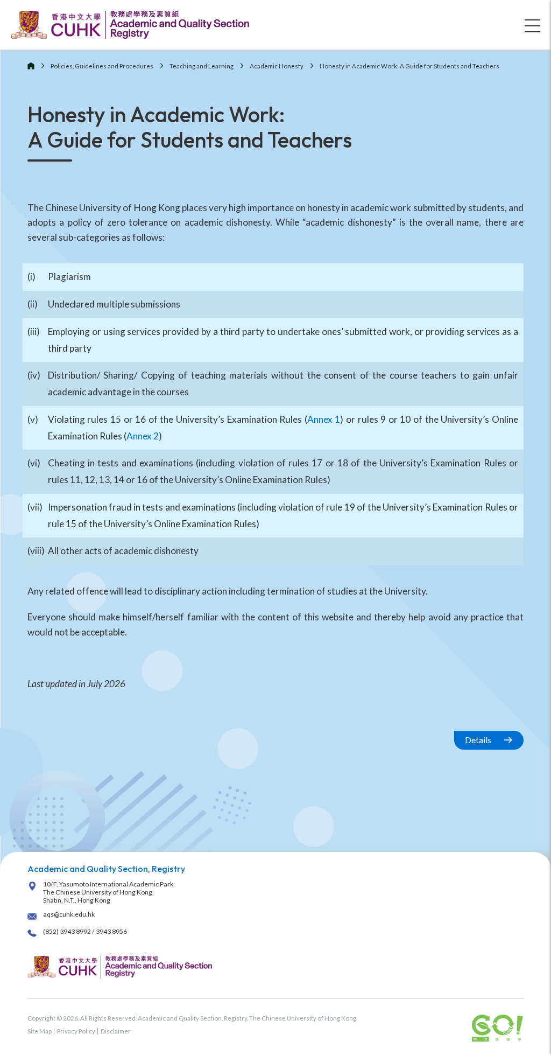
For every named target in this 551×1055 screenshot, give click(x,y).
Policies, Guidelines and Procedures (102, 65)
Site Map (39, 1031)
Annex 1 (324, 419)
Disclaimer (116, 1031)
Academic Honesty (276, 65)
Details (478, 740)
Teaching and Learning (201, 65)
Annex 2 (142, 436)
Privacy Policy (76, 1031)
